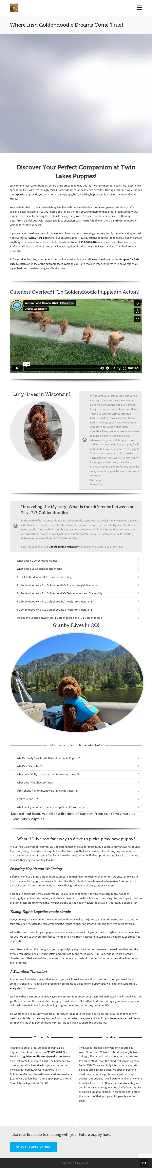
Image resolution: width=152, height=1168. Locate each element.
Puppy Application (35, 1147)
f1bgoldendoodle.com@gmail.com (84, 246)
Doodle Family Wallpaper (64, 547)
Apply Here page (39, 238)
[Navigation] (139, 8)
